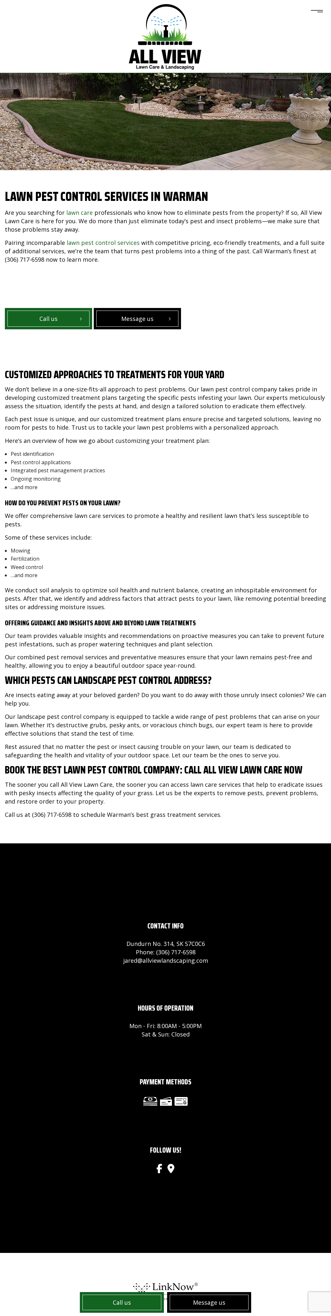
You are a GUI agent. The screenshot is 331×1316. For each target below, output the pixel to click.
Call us (122, 1302)
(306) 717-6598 (176, 952)
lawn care (79, 212)
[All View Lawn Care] (165, 35)
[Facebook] (159, 1168)
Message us (209, 1302)
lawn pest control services (103, 243)
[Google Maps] (171, 1168)
